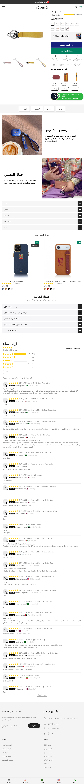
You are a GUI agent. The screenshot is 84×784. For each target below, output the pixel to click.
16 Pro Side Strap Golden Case (42, 563)
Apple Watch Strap (38, 640)
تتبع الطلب (5, 752)
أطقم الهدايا (47, 767)
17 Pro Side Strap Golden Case (42, 500)
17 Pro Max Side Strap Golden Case (44, 486)
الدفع (60, 109)
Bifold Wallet (36, 525)
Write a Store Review (73, 348)
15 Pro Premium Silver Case (41, 453)
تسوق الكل (47, 745)
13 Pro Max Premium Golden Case (44, 421)
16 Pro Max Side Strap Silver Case (43, 552)
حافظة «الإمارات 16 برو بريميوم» (12, 281)
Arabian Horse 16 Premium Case (43, 464)
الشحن (24, 109)
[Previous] (5, 33)
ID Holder (35, 675)
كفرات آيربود (48, 756)
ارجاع (49, 109)
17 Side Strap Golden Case (41, 383)
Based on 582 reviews (10, 350)
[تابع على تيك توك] (53, 733)
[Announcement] (42, 2)
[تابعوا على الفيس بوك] (45, 733)
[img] (10, 348)
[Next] (43, 33)
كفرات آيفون (48, 749)
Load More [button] (42, 695)
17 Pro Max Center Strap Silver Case (44, 538)
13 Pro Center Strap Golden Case (43, 664)
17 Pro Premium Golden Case (42, 613)
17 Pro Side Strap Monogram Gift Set (45, 511)
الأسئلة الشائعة (6, 749)
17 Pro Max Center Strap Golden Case (45, 653)
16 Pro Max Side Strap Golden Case (44, 410)
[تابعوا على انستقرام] (49, 733)
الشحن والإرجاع (7, 745)
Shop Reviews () (26, 378)
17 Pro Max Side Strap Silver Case (43, 577)
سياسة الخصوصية (7, 760)
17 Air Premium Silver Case (41, 435)
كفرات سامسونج (49, 752)
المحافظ (46, 764)
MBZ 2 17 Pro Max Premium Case (43, 399)
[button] (69, 15)
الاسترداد (37, 109)
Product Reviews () (10, 378)
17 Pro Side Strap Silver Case (42, 601)
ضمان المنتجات (6, 756)
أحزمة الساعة (48, 760)
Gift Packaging (37, 475)
